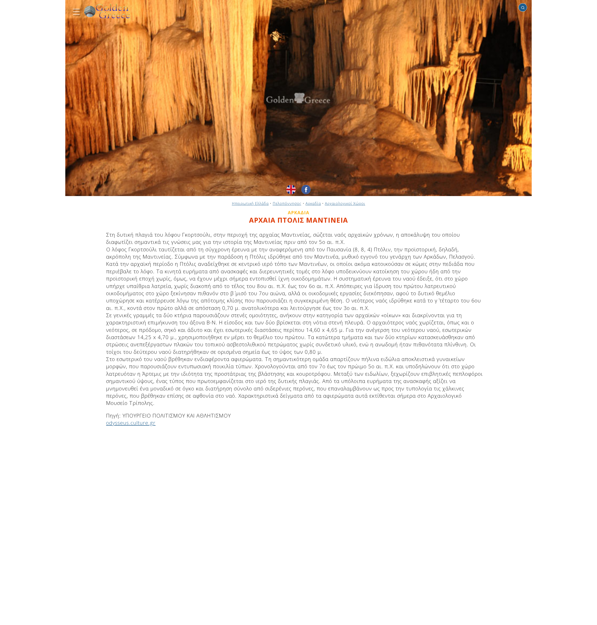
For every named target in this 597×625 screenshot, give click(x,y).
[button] (75, 11)
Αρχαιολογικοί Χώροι (345, 203)
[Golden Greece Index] (107, 11)
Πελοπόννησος (287, 203)
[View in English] (291, 189)
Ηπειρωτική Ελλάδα (250, 203)
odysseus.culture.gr (131, 422)
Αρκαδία (313, 203)
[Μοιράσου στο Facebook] (306, 189)
